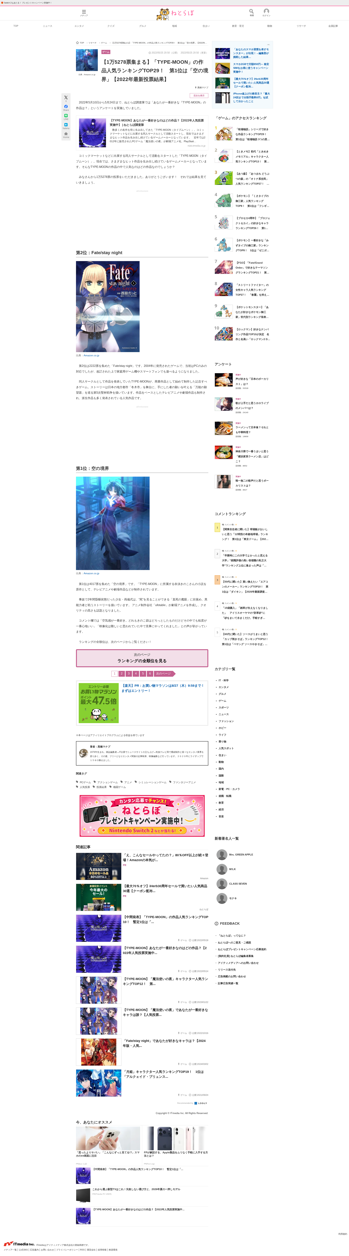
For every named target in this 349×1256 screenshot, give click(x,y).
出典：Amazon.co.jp (87, 75)
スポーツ (224, 707)
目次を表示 (199, 95)
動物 (269, 26)
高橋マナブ (202, 87)
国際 (221, 775)
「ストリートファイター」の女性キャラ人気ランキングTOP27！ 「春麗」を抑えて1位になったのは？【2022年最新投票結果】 (252, 294)
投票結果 (102, 787)
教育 (221, 802)
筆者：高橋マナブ (100, 746)
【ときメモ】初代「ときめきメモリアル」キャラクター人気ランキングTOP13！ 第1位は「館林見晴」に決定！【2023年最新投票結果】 (252, 161)
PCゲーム (85, 782)
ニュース (47, 26)
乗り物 (222, 741)
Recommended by (185, 1103)
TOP (15, 26)
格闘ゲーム (119, 787)
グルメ (142, 26)
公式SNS (23, 1250)
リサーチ (301, 26)
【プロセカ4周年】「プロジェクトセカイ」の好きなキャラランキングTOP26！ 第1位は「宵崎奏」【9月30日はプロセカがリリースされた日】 (253, 228)
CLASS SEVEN (238, 883)
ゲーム (105, 52)
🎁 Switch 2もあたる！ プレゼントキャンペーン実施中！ (26, 3)
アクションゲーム (107, 782)
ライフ (222, 734)
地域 (174, 26)
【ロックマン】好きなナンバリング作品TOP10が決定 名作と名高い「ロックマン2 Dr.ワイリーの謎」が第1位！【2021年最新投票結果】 (252, 339)
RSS (82, 1250)
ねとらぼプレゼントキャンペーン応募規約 (240, 949)
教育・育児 (238, 26)
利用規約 (342, 1234)
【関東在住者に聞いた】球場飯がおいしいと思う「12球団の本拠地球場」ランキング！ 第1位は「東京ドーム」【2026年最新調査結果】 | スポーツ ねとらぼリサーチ (245, 539)
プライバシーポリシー (67, 1250)
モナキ (233, 898)
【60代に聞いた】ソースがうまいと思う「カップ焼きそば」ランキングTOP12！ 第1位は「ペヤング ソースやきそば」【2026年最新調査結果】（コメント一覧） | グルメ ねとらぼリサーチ (246, 644)
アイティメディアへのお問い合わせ (237, 962)
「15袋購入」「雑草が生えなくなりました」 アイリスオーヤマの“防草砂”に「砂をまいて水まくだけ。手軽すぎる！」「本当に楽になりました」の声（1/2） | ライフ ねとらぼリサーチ (245, 617)
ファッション (226, 721)
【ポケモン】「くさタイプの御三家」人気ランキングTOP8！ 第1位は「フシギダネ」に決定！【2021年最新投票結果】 (252, 205)
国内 (221, 768)
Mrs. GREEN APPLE (241, 854)
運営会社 (91, 1250)
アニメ (128, 782)
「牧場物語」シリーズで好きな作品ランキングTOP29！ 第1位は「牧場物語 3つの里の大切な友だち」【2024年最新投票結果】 (253, 139)
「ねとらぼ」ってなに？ (230, 935)
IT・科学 (224, 680)
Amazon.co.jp (91, 355)
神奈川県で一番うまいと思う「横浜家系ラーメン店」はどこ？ (252, 456)
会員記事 (333, 26)
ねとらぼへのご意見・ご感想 (233, 942)
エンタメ (79, 26)
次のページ (163, 673)
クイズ (111, 26)
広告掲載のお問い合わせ (230, 976)
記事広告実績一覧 (226, 983)
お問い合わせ (48, 1250)
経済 (221, 809)
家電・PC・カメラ (229, 789)
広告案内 (34, 1250)
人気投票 (85, 787)
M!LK (232, 869)
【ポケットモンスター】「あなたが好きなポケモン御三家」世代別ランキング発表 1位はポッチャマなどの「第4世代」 (253, 317)
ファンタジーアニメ (184, 782)
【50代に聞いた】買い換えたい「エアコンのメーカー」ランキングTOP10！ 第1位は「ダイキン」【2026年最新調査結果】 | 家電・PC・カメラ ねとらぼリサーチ (245, 591)
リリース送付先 (225, 969)
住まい (206, 26)
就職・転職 (225, 795)
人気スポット (226, 748)
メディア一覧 (10, 1250)
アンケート (223, 364)
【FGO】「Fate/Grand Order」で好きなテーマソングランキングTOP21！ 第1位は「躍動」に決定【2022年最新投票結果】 (252, 272)
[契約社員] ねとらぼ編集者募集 (234, 956)
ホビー (222, 727)
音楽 (221, 816)
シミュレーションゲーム (153, 782)
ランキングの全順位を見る (142, 660)
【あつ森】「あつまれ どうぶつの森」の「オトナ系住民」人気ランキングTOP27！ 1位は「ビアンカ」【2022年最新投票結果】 (252, 183)
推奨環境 (113, 1250)
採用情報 (102, 1250)
